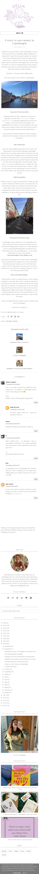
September (8, 672)
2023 (4, 631)
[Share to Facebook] (8, 316)
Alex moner (9, 484)
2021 (4, 636)
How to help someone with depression (20, 839)
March (6, 687)
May (6, 682)
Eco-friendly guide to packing (14, 654)
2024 (4, 628)
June (6, 679)
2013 (4, 705)
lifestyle (4, 851)
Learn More (17, 873)
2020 (4, 638)
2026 (4, 623)
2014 (4, 703)
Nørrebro (8, 121)
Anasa (8, 421)
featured (9, 321)
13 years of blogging (19, 755)
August (7, 674)
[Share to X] (11, 316)
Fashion (29, 851)
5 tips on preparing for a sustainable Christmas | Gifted (20, 814)
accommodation (25, 118)
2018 (4, 644)
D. (6, 436)
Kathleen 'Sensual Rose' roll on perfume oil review (20, 659)
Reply (35, 402)
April (6, 685)
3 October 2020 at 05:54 (12, 486)
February (7, 690)
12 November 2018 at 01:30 (13, 424)
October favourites (11, 666)
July (6, 677)
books (22, 851)
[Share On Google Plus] (18, 316)
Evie (7, 463)
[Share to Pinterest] (15, 316)
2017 (4, 695)
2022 (4, 633)
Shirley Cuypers (11, 382)
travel (15, 321)
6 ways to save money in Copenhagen (16, 664)
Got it (25, 873)
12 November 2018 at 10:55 (17, 409)
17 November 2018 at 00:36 (13, 438)
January (7, 692)
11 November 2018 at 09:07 (13, 384)
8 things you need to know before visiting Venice (20, 656)
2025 (4, 625)
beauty (16, 851)
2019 (4, 641)
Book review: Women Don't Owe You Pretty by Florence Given (20, 788)
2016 (4, 698)
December (8, 646)
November (8, 649)
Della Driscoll (14, 407)
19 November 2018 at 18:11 (13, 465)
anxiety (4, 855)
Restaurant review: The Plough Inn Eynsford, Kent (20, 651)
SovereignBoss (17, 494)
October (7, 669)
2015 (4, 700)
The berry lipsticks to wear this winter (16, 661)
